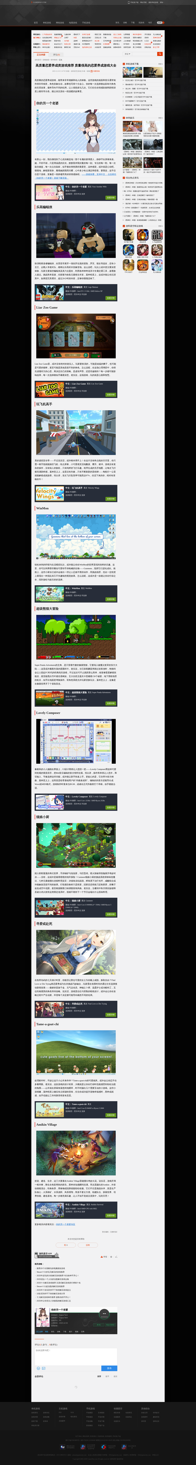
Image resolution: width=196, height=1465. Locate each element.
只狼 (104, 38)
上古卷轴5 (127, 41)
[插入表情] (38, 1368)
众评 (41, 1332)
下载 (133, 23)
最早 (107, 1376)
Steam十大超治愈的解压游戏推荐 (51, 1286)
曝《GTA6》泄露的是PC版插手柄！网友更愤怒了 (141, 191)
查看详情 (111, 198)
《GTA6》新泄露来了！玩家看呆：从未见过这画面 (142, 208)
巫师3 (147, 38)
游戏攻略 (46, 1417)
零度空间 (98, 44)
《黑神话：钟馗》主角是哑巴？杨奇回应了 (153, 153)
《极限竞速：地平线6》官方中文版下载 (138, 105)
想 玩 (99, 1325)
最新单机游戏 (153, 2)
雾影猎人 (116, 44)
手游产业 (101, 1425)
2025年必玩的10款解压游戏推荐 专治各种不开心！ (58, 1275)
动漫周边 (128, 1417)
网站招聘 (86, 1436)
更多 (160, 64)
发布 (109, 1368)
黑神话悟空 (157, 38)
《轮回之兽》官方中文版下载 (134, 93)
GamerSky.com (92, 1459)
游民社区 (156, 1421)
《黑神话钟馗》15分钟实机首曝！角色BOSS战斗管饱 (143, 183)
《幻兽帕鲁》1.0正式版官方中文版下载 (138, 97)
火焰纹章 (98, 47)
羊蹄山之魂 (117, 38)
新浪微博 (108, 1436)
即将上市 (36, 47)
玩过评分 (110, 1325)
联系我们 (93, 1436)
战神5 (76, 41)
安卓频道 (101, 1413)
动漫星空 (118, 1408)
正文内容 (41, 55)
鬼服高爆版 (58, 34)
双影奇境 (57, 41)
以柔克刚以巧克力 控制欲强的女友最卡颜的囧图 (152, 135)
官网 (82, 1332)
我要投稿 (96, 71)
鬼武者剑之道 (87, 47)
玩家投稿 (101, 1436)
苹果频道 (89, 1417)
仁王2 (147, 41)
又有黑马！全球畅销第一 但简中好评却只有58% (141, 212)
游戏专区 (46, 1413)
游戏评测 (34, 1417)
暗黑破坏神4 (46, 41)
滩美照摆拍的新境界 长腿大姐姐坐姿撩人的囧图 (132, 135)
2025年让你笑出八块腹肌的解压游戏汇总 (54, 1301)
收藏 (111, 1257)
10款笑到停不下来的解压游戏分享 (51, 1294)
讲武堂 (143, 1421)
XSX (72, 1412)
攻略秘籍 (46, 60)
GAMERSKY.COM (39, 2)
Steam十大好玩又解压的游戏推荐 (51, 1272)
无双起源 (126, 38)
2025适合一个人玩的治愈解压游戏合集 (53, 1279)
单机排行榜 (35, 1425)
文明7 (66, 38)
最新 (115, 1376)
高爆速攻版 (107, 34)
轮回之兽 (67, 44)
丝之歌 (97, 41)
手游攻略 (89, 1421)
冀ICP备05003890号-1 (73, 1440)
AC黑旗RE (86, 44)
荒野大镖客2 (137, 38)
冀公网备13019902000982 (122, 1440)
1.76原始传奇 (47, 34)
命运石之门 (58, 44)
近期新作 (36, 44)
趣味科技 (156, 1417)
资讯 (117, 23)
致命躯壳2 (46, 44)
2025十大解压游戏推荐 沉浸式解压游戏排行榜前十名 (59, 1283)
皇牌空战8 (127, 47)
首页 (36, 23)
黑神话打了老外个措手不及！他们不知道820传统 (152, 171)
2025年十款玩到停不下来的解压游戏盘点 (54, 1290)
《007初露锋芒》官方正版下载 (135, 101)
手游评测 (101, 1417)
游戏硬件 (144, 1417)
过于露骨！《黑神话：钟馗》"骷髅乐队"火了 (131, 171)
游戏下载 (34, 1421)
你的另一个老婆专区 (65, 1224)
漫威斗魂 (77, 44)
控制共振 (148, 47)
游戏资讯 (34, 1413)
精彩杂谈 (117, 1413)
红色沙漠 (148, 44)
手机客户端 (117, 1436)
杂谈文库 (144, 1413)
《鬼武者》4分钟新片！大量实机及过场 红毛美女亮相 (143, 204)
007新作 (126, 44)
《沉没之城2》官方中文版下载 (135, 80)
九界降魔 (126, 34)
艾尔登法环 (117, 41)
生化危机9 (156, 44)
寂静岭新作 (117, 47)
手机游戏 (86, 23)
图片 (70, 1332)
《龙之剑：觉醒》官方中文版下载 (136, 89)
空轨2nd (77, 47)
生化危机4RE (47, 38)
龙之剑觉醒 (137, 44)
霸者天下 (77, 34)
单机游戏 (47, 23)
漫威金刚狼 (107, 47)
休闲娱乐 (156, 1413)
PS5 (60, 1412)
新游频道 (89, 1425)
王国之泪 (98, 38)
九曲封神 (67, 34)
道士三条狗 (117, 34)
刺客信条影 (157, 41)
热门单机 (36, 38)
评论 (56, 55)
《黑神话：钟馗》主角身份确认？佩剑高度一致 (141, 199)
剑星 (75, 38)
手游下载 (101, 1421)
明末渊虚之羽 (137, 41)
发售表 (45, 1421)
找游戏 (141, 23)
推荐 (99, 1376)
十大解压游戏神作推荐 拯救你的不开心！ (54, 1297)
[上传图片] (43, 1368)
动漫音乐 (117, 1421)
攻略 (125, 23)
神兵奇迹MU (137, 34)
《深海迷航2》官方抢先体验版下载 (136, 109)
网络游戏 (60, 23)
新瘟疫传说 (58, 47)
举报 (105, 1257)
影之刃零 (156, 47)
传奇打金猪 (86, 34)
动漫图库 (117, 1417)
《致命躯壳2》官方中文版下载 (135, 84)
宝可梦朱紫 (107, 41)
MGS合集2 (46, 47)
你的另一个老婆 (59, 1309)
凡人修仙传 (157, 34)
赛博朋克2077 (87, 41)
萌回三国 (98, 34)
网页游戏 (36, 34)
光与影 (66, 41)
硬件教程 (54, 60)
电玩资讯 (74, 1417)
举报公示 (155, 1455)
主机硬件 (62, 1421)
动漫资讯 (128, 1413)
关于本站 (78, 1436)
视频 (76, 1332)
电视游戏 (73, 23)
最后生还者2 (86, 38)
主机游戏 (63, 1408)
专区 (150, 23)
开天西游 (148, 34)
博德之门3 (57, 38)
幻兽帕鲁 (106, 44)
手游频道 (89, 1413)
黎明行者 (67, 47)
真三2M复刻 (137, 47)
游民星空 (38, 60)
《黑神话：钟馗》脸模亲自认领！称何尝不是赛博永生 (132, 153)
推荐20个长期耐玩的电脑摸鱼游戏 (51, 1268)
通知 (161, 2)
